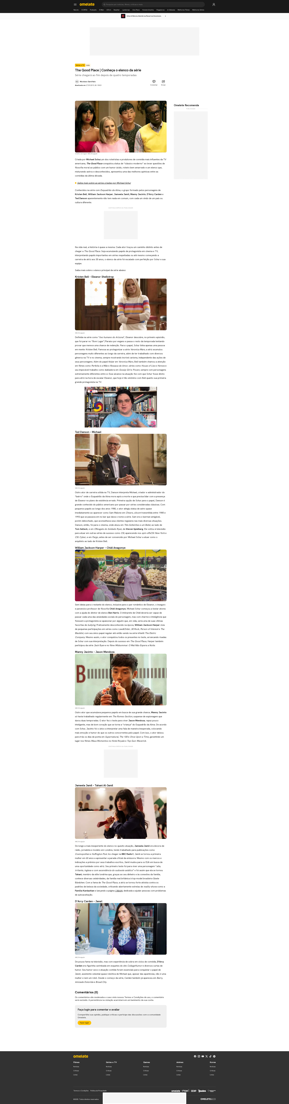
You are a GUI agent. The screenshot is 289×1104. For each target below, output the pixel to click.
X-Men (101, 10)
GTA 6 (109, 10)
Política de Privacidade (98, 1091)
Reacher (117, 10)
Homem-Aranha (148, 10)
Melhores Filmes (184, 10)
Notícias (76, 1067)
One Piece (136, 10)
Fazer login (84, 1023)
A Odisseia (171, 10)
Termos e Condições (81, 1091)
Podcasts (93, 10)
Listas (75, 1075)
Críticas (76, 1071)
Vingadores (160, 10)
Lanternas (126, 10)
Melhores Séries (198, 10)
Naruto (76, 10)
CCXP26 (84, 10)
